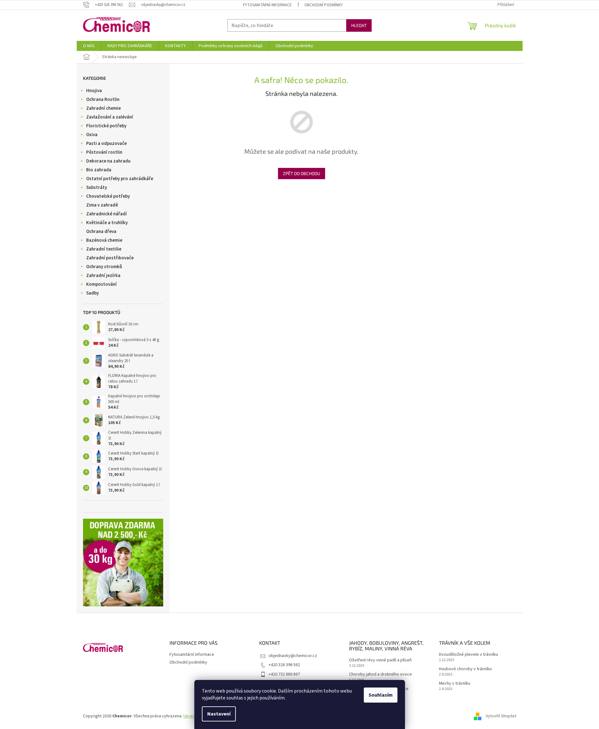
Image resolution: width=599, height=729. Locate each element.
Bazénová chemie (104, 240)
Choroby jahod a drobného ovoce (380, 674)
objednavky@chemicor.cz (293, 656)
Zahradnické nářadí (106, 214)
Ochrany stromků (104, 266)
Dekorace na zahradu (108, 161)
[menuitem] (89, 46)
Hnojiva (94, 90)
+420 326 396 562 (284, 665)
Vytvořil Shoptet (501, 716)
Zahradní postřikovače (110, 258)
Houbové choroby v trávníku (465, 669)
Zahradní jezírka (103, 275)
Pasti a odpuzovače (106, 143)
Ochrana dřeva (101, 231)
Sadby (92, 293)
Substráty (96, 187)
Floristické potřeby (106, 126)
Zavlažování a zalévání (109, 117)
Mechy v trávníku (454, 684)
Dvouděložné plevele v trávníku (468, 655)
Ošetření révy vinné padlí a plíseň (380, 660)
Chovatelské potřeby (108, 196)
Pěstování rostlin (104, 152)
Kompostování (101, 284)
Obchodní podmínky (323, 5)
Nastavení (218, 713)
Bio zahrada (98, 170)
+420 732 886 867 (284, 674)
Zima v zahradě (102, 205)
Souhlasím (381, 695)
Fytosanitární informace (267, 5)
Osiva (91, 134)
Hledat (359, 25)
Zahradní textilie (103, 249)
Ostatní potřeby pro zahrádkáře (119, 178)
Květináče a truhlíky (107, 222)
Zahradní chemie (103, 108)
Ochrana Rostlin (102, 99)
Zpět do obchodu (301, 173)
